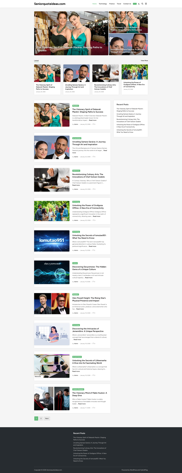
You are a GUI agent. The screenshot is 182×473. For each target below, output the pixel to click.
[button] (99, 13)
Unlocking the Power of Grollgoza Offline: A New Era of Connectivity (134, 84)
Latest (36, 61)
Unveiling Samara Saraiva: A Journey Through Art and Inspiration (75, 87)
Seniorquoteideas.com (49, 4)
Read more (92, 120)
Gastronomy (76, 170)
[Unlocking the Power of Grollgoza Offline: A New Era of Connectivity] (135, 72)
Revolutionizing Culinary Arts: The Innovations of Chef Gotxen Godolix (105, 87)
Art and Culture (77, 357)
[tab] (36, 60)
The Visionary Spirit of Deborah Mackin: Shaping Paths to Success (45, 87)
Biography (75, 105)
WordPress (133, 470)
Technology (103, 4)
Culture (75, 263)
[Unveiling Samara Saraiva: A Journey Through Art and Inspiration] (128, 44)
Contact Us (127, 4)
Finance (112, 4)
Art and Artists (77, 138)
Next (47, 418)
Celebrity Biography (78, 389)
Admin (76, 124)
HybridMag (144, 470)
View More (144, 60)
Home (94, 4)
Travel (119, 4)
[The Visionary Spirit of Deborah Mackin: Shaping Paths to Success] (71, 33)
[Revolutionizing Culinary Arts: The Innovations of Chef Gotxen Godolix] (105, 73)
